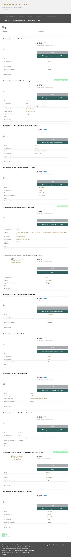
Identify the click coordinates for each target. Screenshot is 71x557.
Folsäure (49, 64)
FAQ (39, 20)
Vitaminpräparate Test (10, 16)
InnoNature (50, 58)
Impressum (65, 545)
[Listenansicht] (14, 31)
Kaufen (52, 272)
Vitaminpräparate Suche (19, 20)
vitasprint (48, 275)
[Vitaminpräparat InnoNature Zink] (18, 344)
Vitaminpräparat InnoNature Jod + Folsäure (16, 39)
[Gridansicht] (9, 31)
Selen (30, 108)
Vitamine (29, 16)
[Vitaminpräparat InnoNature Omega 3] (18, 384)
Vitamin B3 (41, 438)
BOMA (17, 227)
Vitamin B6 (40, 106)
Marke (21, 16)
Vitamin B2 (34, 106)
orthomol (28, 100)
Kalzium (41, 193)
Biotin (36, 150)
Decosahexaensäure (30, 111)
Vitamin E (45, 150)
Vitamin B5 (46, 438)
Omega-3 (6, 20)
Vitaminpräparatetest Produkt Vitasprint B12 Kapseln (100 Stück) (23, 452)
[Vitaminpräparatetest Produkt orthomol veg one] (18, 91)
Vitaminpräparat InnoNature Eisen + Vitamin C (17, 491)
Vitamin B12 (29, 106)
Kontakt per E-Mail (48, 545)
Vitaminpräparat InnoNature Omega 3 (15, 373)
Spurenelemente (51, 16)
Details (52, 52)
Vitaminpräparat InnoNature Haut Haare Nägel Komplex (20, 125)
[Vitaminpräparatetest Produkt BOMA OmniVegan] (18, 217)
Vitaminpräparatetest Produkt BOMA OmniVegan (18, 207)
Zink (33, 108)
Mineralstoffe (39, 16)
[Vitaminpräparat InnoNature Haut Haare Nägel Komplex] (18, 136)
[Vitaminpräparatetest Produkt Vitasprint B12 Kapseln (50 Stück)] (18, 265)
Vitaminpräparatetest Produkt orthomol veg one (17, 81)
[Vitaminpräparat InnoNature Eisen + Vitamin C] (18, 502)
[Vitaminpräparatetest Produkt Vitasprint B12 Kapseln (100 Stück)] (18, 462)
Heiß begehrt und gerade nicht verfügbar (52, 56)
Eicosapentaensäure (43, 398)
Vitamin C (40, 150)
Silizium (36, 153)
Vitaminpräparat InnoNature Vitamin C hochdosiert (19, 294)
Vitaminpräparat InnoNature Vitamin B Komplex (18, 413)
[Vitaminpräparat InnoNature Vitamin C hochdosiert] (18, 305)
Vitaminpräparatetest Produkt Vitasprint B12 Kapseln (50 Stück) (22, 255)
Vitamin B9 (57, 438)
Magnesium (45, 193)
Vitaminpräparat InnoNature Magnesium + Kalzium (19, 167)
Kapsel (49, 61)
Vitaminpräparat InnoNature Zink (13, 334)
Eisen (27, 108)
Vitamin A (22, 232)
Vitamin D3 (46, 106)
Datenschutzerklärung (57, 545)
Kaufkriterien (31, 20)
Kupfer (22, 239)
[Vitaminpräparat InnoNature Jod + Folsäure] (18, 49)
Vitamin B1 (27, 232)
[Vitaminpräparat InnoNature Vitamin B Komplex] (18, 423)
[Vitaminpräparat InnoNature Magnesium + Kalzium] (18, 178)
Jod (48, 66)
